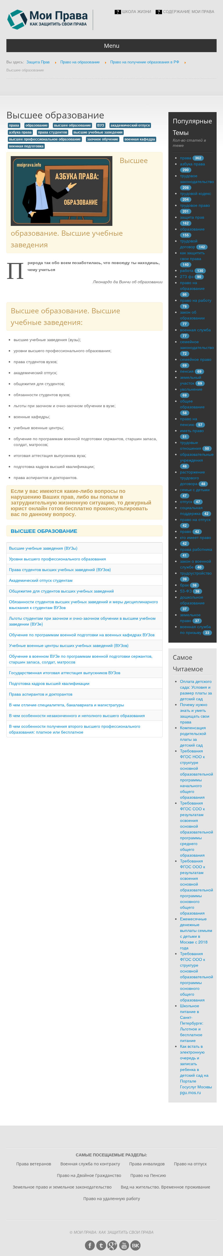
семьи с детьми (195, 489)
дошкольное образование (192, 600)
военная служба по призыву (195, 629)
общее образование (192, 403)
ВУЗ (100, 125)
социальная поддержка (191, 510)
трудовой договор (188, 243)
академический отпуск (130, 125)
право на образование (192, 285)
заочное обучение (102, 139)
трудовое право (195, 205)
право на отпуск (195, 519)
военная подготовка (26, 146)
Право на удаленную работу (111, 1198)
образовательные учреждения (197, 457)
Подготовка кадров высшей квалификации (49, 683)
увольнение (191, 389)
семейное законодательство (197, 344)
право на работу (195, 300)
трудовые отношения (190, 445)
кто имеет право (195, 537)
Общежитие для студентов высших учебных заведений (61, 591)
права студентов (52, 132)
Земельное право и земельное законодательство (62, 1187)
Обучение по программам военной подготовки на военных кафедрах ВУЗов (81, 634)
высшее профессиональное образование (45, 139)
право (185, 531)
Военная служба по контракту (90, 1164)
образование (37, 125)
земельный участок (190, 380)
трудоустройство (196, 573)
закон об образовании (192, 315)
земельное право (190, 617)
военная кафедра (140, 139)
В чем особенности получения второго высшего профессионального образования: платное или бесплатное (74, 729)
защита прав (192, 217)
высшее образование (72, 125)
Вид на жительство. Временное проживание (165, 1187)
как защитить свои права (192, 255)
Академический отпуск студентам (41, 580)
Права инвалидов (147, 1164)
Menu (111, 46)
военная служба (195, 329)
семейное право (195, 359)
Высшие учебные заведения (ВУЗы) (43, 548)
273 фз (186, 276)
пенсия (187, 371)
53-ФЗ (186, 591)
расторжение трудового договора (192, 477)
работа (186, 270)
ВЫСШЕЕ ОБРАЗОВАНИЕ (44, 530)
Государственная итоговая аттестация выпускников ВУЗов (64, 672)
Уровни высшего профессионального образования (57, 559)
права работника (196, 549)
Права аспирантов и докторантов (40, 694)
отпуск (186, 501)
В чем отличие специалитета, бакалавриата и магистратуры (66, 704)
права (14, 125)
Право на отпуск (190, 1164)
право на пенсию (188, 421)
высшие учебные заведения (98, 132)
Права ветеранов (33, 1164)
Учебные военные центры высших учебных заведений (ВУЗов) (69, 645)
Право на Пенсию (148, 1175)
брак (184, 585)
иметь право (192, 430)
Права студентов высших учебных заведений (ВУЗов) (60, 569)
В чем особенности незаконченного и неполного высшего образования (77, 715)
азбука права (20, 132)
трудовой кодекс (195, 193)
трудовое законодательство (197, 178)
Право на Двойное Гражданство (89, 1175)
